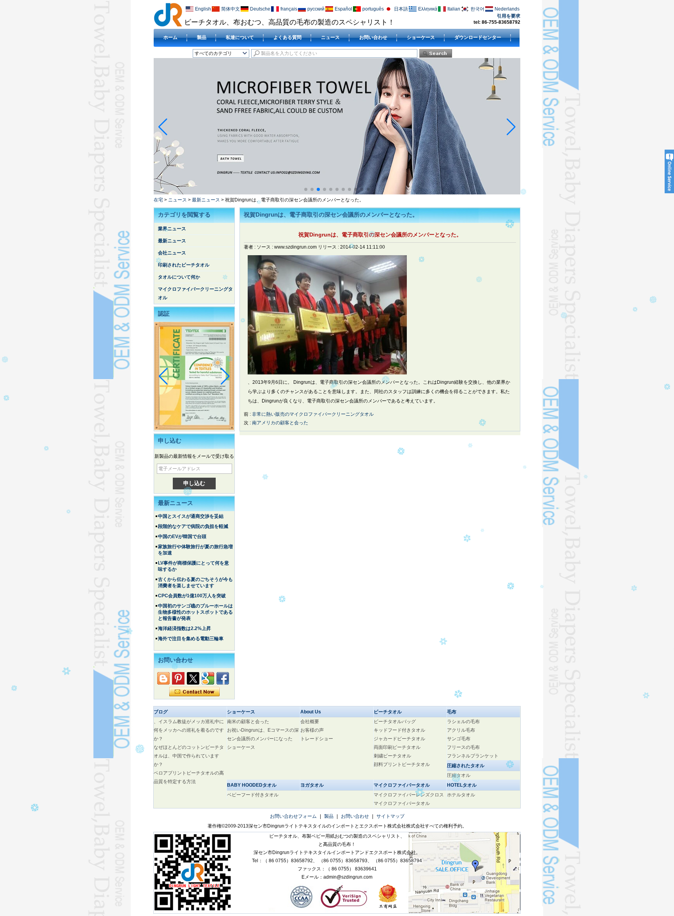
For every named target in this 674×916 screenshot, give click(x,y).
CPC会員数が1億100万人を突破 (192, 595)
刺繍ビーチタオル (392, 756)
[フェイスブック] (222, 678)
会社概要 (309, 721)
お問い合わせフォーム (293, 816)
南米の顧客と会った (248, 721)
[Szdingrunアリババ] (163, 678)
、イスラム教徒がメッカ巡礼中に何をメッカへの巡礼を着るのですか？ (189, 730)
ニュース (330, 37)
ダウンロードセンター (477, 37)
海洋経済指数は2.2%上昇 (184, 628)
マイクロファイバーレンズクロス (409, 795)
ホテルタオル (461, 795)
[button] (305, 189)
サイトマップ (390, 816)
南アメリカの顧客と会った (280, 422)
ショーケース (421, 37)
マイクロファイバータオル (402, 803)
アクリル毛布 (461, 730)
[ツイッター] (193, 678)
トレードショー (316, 738)
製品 (201, 37)
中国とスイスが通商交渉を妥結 (190, 516)
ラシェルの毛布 (463, 721)
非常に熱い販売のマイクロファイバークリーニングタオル (313, 414)
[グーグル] (208, 678)
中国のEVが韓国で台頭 (182, 536)
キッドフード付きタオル (399, 730)
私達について (240, 37)
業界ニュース (172, 228)
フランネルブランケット (472, 756)
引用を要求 (508, 16)
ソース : (265, 247)
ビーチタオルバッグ (395, 721)
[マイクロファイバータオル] (337, 193)
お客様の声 (312, 730)
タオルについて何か (179, 277)
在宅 (158, 200)
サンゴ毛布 (458, 738)
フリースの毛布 (463, 747)
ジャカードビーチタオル (399, 738)
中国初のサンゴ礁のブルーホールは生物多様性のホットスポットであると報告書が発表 (195, 612)
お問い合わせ (373, 37)
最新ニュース (206, 200)
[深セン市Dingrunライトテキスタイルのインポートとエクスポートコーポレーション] (168, 14)
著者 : (250, 247)
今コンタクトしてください (194, 692)
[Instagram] (178, 678)
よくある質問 (287, 37)
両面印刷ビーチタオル (397, 747)
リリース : (329, 247)
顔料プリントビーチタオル (402, 764)
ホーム (170, 37)
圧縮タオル (458, 775)
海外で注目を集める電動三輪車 (190, 638)
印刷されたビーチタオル (183, 265)
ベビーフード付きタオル (252, 795)
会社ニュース (172, 253)
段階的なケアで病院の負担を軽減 (193, 526)
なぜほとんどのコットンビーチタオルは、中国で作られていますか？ (189, 756)
